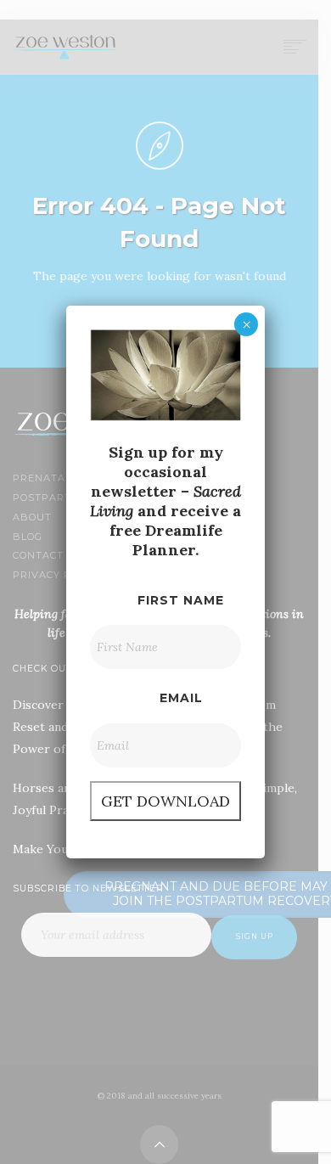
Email (181, 698)
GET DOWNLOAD (165, 801)
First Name (180, 600)
